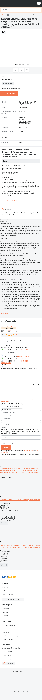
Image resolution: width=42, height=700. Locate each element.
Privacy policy (7, 629)
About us (5, 587)
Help (4, 591)
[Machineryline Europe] (14, 3)
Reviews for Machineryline (11, 636)
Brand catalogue (7, 639)
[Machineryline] (8, 15)
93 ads (9, 330)
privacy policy (28, 451)
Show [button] (16, 350)
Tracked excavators (15, 469)
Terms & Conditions (8, 625)
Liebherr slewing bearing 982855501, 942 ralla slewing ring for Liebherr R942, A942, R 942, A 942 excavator (20, 546)
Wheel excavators (11, 470)
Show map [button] (35, 384)
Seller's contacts (7, 594)
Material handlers (32, 470)
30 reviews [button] (19, 335)
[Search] (39, 10)
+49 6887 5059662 (24, 359)
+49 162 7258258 (23, 356)
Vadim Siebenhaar (7, 326)
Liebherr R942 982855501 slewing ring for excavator (20, 500)
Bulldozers (23, 472)
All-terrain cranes (27, 469)
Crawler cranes (14, 472)
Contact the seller (9, 93)
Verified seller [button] (9, 328)
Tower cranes (4, 472)
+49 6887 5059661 (24, 350)
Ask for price (9, 83)
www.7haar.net (6, 363)
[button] (39, 3)
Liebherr (21, 98)
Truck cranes (22, 470)
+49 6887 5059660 (24, 361)
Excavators (4, 469)
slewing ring (23, 107)
